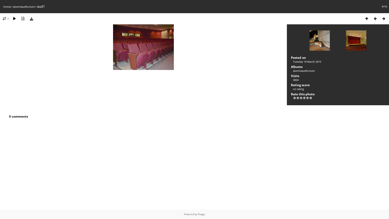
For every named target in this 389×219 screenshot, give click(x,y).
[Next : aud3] (383, 18)
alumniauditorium (24, 7)
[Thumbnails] (366, 18)
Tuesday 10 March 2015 (307, 61)
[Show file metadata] (23, 18)
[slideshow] (14, 18)
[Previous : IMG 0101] (375, 18)
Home (7, 7)
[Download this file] (31, 18)
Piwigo (201, 214)
